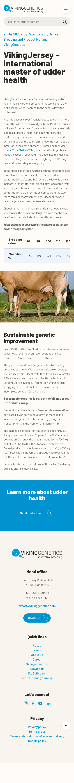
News (37, 650)
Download (37, 668)
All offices (33, 618)
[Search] (64, 22)
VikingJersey (35, 369)
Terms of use (37, 731)
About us (37, 654)
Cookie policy (37, 741)
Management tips (37, 664)
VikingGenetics (13, 99)
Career (37, 659)
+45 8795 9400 (39, 593)
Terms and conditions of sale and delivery (37, 736)
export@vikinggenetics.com (37, 606)
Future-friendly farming (37, 678)
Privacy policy (37, 727)
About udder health (31, 513)
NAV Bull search (37, 673)
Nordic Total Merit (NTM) (18, 150)
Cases (37, 645)
